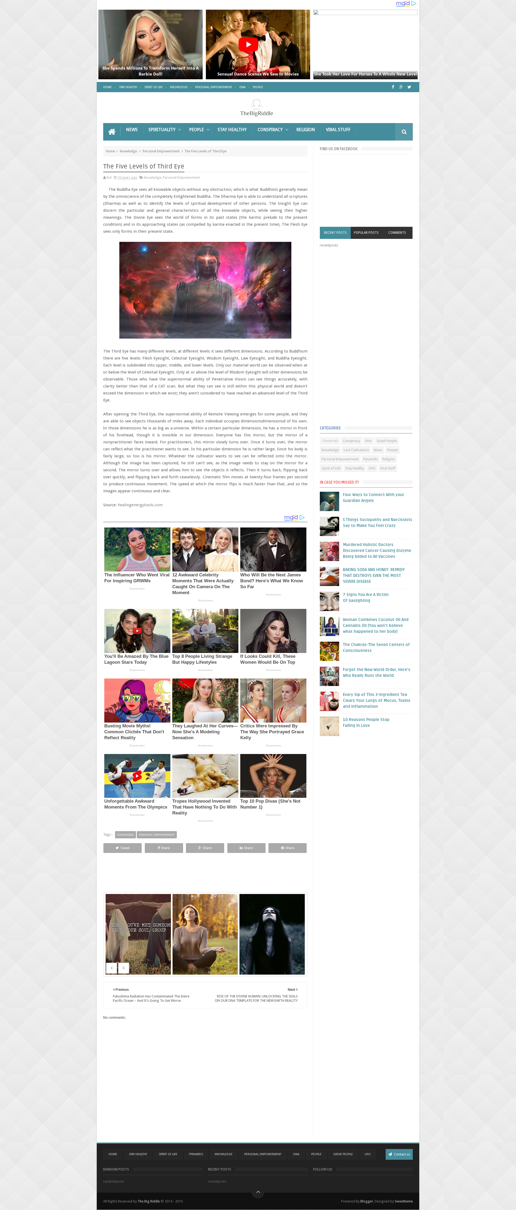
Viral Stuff (338, 129)
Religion (305, 129)
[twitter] (409, 87)
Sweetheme (404, 1201)
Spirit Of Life (168, 1154)
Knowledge (179, 87)
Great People (387, 441)
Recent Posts (335, 233)
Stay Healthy (128, 87)
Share (165, 848)
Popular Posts (366, 233)
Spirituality (162, 129)
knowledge (128, 151)
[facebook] (393, 87)
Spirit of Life (153, 87)
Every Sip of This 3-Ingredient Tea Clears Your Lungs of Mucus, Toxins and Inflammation (376, 700)
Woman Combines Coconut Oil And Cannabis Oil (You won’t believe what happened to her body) (375, 625)
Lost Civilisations (356, 450)
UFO (372, 468)
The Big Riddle (149, 1201)
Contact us (401, 1154)
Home (107, 87)
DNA (242, 87)
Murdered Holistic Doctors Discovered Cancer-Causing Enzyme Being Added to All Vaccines (377, 550)
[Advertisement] (360, 337)
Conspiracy (270, 129)
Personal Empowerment (213, 87)
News (132, 129)
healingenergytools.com (140, 504)
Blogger (366, 1201)
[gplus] (401, 87)
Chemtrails (330, 441)
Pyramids (370, 459)
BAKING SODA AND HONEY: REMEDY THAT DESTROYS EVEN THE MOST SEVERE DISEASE (374, 575)
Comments (397, 233)
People (258, 87)
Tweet (125, 848)
